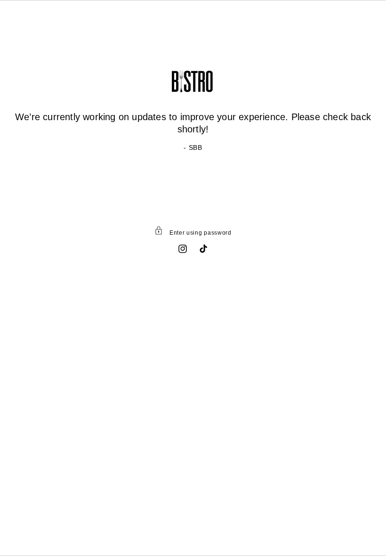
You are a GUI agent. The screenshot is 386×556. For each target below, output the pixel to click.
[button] (193, 232)
